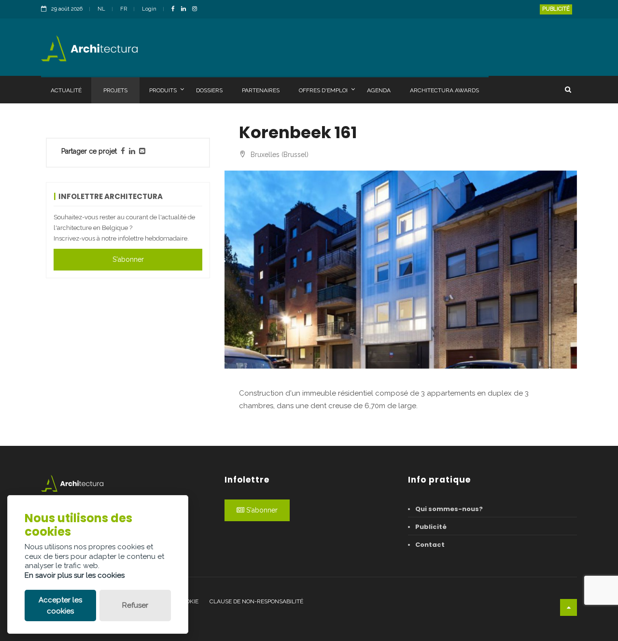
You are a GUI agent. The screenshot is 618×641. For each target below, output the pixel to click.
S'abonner (128, 259)
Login (149, 9)
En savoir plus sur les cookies (75, 575)
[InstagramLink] (197, 9)
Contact (430, 544)
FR (123, 9)
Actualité (66, 90)
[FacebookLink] (175, 9)
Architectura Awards (444, 90)
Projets (115, 90)
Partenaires (261, 90)
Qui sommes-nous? (449, 508)
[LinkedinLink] (186, 9)
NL (101, 9)
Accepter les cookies (60, 605)
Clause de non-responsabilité (256, 601)
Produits (163, 90)
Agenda (379, 90)
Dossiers (209, 90)
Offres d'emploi (323, 90)
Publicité (556, 9)
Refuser (135, 605)
